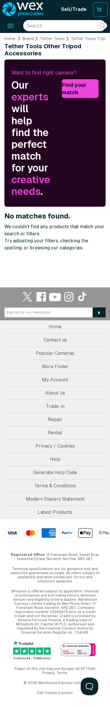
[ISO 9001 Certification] (78, 650)
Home (9, 38)
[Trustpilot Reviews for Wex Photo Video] (32, 650)
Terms (61, 673)
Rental (55, 433)
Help (55, 459)
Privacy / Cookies (55, 446)
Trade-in (55, 406)
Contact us (55, 340)
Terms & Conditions (55, 486)
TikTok (82, 297)
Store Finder (55, 366)
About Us (55, 393)
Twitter (27, 297)
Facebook (41, 297)
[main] (55, 151)
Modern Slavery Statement (55, 499)
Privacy (48, 673)
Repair (55, 419)
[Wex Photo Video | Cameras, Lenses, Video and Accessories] (22, 9)
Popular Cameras (55, 353)
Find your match (74, 89)
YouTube (55, 297)
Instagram (68, 297)
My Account (55, 380)
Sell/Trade (74, 9)
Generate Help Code (55, 472)
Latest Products (55, 512)
